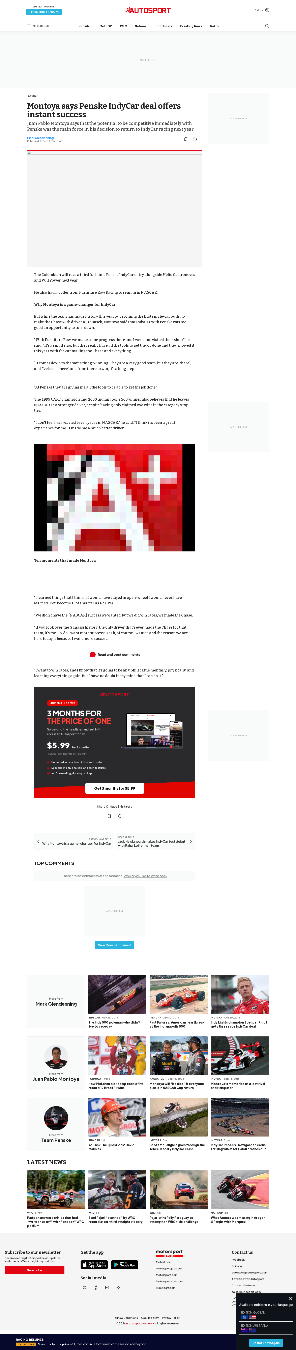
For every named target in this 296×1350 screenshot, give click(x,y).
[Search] (267, 26)
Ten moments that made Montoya (65, 560)
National (141, 26)
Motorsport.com (166, 1274)
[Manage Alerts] (120, 816)
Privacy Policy (171, 1317)
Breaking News (191, 26)
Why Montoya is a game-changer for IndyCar (75, 304)
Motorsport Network (140, 1323)
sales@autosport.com (246, 1291)
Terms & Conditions (125, 1317)
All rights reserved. (167, 1323)
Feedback (238, 1259)
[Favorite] (186, 139)
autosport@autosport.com (249, 1272)
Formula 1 (84, 26)
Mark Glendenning (40, 137)
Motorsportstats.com (170, 1281)
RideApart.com (165, 1287)
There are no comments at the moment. (114, 876)
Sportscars (163, 26)
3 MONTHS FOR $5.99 (44, 12)
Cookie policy (150, 1317)
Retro (214, 26)
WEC (123, 26)
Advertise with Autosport (248, 1279)
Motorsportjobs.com (169, 1268)
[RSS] (118, 1288)
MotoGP (105, 26)
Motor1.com (163, 1262)
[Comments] (196, 139)
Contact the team (243, 1285)
